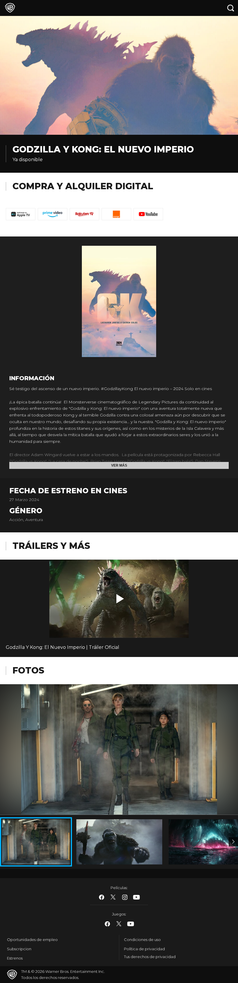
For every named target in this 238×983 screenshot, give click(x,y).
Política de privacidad (144, 948)
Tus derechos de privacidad (150, 956)
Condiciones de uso (142, 939)
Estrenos (15, 958)
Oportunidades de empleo (32, 939)
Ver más (119, 465)
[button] (120, 598)
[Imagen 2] (233, 842)
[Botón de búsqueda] (230, 8)
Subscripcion (19, 948)
